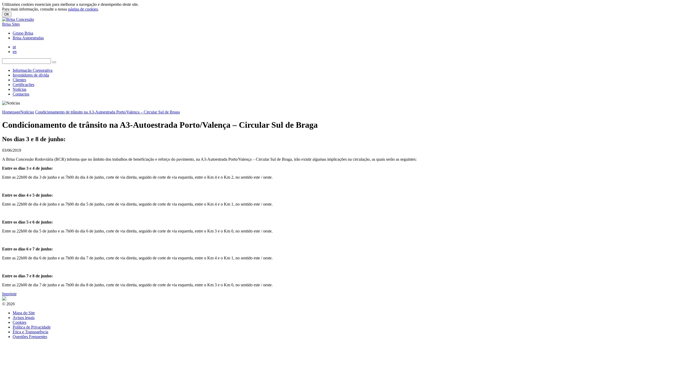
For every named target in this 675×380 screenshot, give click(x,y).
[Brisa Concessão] (18, 19)
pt (14, 47)
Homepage (11, 112)
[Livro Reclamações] (4, 299)
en (15, 51)
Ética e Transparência (30, 332)
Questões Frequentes (30, 336)
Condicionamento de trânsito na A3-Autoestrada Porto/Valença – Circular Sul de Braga (107, 112)
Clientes (19, 80)
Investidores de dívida (31, 75)
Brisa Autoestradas (28, 38)
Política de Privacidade (32, 327)
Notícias (19, 89)
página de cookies (83, 9)
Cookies (19, 322)
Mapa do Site (24, 313)
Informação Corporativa (32, 70)
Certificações (23, 84)
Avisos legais (24, 317)
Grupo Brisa (23, 33)
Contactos (21, 94)
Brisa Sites (11, 24)
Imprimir (9, 294)
